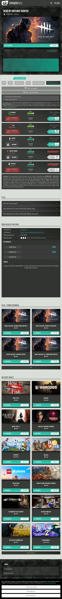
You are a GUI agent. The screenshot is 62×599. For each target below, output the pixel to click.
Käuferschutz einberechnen (13, 96)
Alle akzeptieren (31, 595)
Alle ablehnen (31, 591)
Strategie (23, 229)
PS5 (28, 83)
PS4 (10, 83)
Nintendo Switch (53, 83)
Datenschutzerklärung (49, 583)
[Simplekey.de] (12, 3)
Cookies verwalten (31, 587)
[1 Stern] (21, 238)
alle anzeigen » (31, 553)
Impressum (8, 569)
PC (4, 83)
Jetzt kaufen (30, 45)
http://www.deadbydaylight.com (32, 232)
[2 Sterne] (22, 238)
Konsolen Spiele (7, 78)
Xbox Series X (38, 83)
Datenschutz (8, 573)
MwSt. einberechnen (11, 99)
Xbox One (19, 83)
